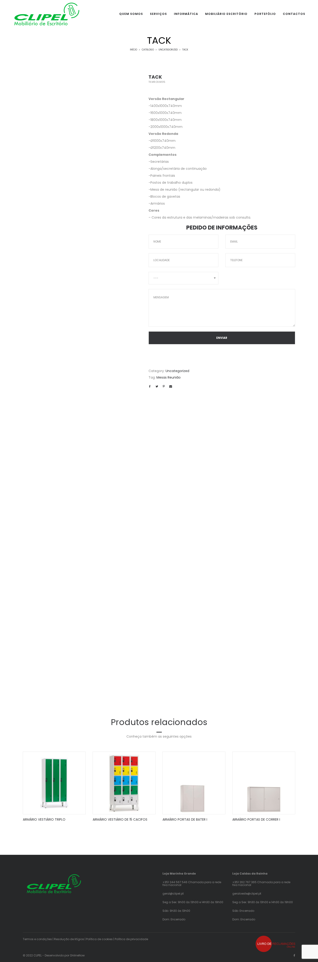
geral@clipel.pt (173, 893)
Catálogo (148, 49)
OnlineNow (77, 955)
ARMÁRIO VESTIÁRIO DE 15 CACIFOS (120, 819)
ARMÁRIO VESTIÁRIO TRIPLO (44, 819)
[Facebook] (294, 955)
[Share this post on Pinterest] (163, 386)
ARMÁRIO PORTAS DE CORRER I (256, 819)
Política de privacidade (131, 939)
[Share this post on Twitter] (156, 386)
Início (133, 49)
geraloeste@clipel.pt (246, 893)
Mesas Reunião (168, 377)
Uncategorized (168, 49)
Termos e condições (37, 939)
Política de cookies (99, 939)
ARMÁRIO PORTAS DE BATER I (184, 819)
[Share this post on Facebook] (149, 386)
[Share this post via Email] (170, 386)
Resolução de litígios (69, 939)
